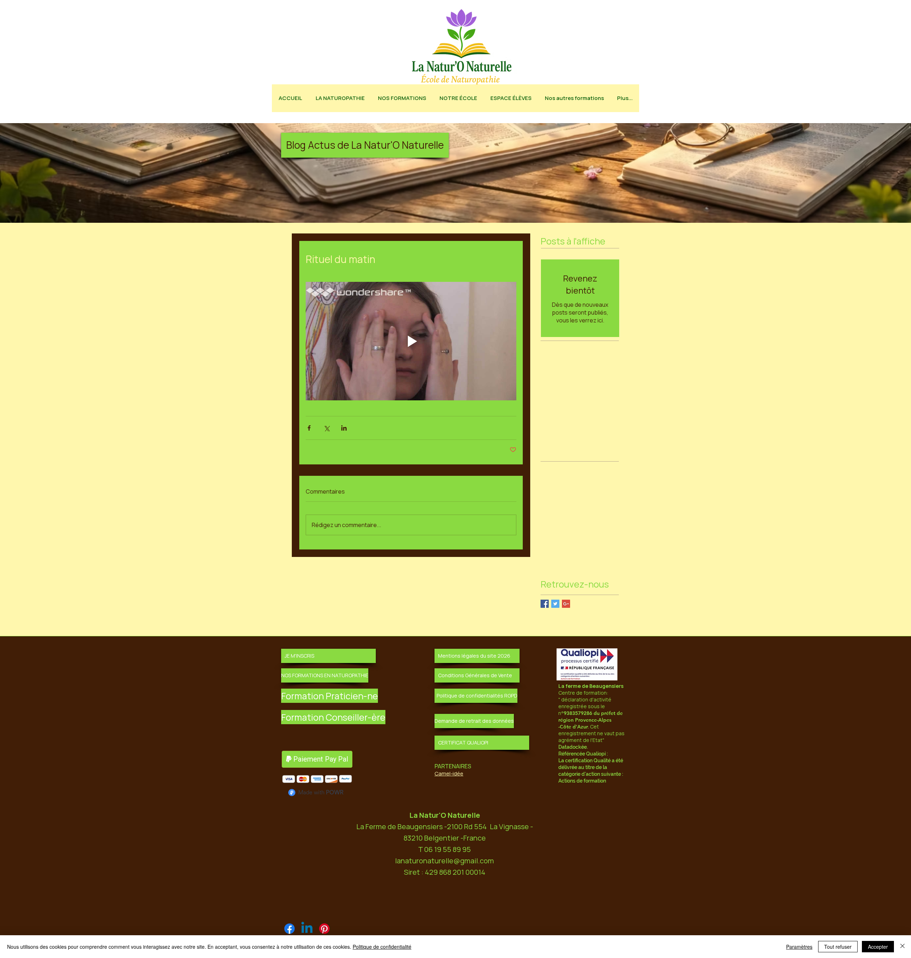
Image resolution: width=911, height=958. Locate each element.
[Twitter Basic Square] (555, 604)
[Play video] (411, 341)
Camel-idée (449, 773)
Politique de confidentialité (382, 946)
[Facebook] (289, 929)
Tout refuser (838, 946)
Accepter (878, 946)
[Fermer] (902, 946)
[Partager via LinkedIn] (344, 428)
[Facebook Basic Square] (545, 604)
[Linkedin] (307, 929)
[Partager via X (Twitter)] (326, 428)
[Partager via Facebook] (309, 428)
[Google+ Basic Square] (566, 604)
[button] (365, 145)
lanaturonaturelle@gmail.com (444, 860)
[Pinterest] (324, 929)
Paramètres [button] (799, 946)
